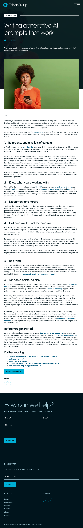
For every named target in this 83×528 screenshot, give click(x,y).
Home (6, 499)
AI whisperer (38, 132)
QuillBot (15, 189)
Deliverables (8, 502)
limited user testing (54, 289)
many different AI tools (62, 187)
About (6, 512)
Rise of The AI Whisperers (18, 361)
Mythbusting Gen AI (16, 359)
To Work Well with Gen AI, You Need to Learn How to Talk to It (33, 357)
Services (7, 506)
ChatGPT (38, 187)
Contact (7, 515)
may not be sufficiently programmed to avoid (37, 274)
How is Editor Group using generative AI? (25, 366)
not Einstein (28, 147)
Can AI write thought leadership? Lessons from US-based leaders (35, 363)
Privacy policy (37, 525)
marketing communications (52, 189)
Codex (69, 189)
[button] (6, 383)
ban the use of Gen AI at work (51, 333)
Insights (7, 509)
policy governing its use (67, 335)
